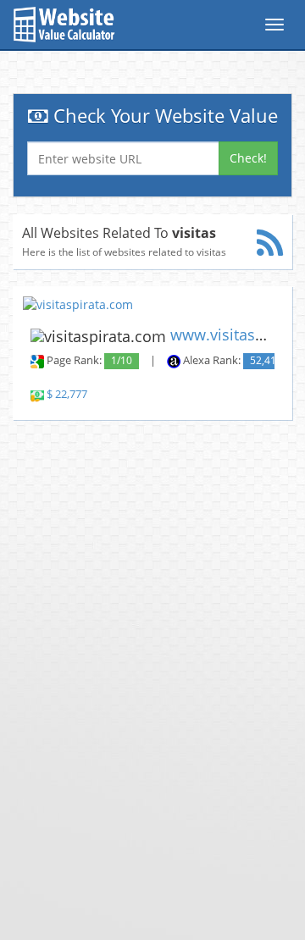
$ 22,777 (67, 394)
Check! (248, 158)
